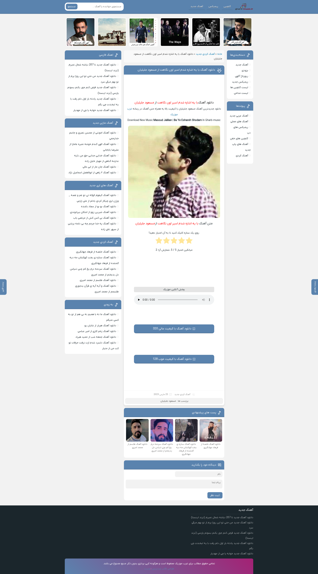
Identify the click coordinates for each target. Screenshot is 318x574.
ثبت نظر (215, 495)
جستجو (72, 6)
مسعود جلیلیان (144, 103)
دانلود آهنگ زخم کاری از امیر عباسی (97, 331)
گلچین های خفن (239, 138)
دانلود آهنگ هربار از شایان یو (100, 325)
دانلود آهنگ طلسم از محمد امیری (98, 280)
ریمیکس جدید (240, 82)
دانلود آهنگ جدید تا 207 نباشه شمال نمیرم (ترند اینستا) (222, 517)
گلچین (227, 6)
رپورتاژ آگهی (241, 76)
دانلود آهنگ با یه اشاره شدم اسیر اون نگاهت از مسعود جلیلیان (176, 70)
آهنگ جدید (196, 6)
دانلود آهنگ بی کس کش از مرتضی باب (94, 218)
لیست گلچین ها (239, 87)
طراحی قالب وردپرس (163, 568)
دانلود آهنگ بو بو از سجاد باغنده (98, 206)
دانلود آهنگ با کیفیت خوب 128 (172, 359)
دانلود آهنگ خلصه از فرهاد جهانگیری (96, 252)
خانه (219, 54)
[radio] (189, 241)
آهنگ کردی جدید (205, 54)
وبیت (147, 568)
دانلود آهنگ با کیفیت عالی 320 (172, 329)
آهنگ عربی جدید (239, 116)
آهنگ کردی (242, 155)
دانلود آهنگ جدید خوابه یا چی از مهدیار (94, 110)
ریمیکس (213, 6)
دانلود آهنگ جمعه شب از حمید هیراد (95, 337)
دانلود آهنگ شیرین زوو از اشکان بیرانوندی (93, 212)
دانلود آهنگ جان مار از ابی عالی (99, 167)
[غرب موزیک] (244, 6)
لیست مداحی (241, 93)
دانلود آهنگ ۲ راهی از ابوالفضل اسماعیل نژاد (92, 172)
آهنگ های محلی (239, 121)
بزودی (245, 70)
